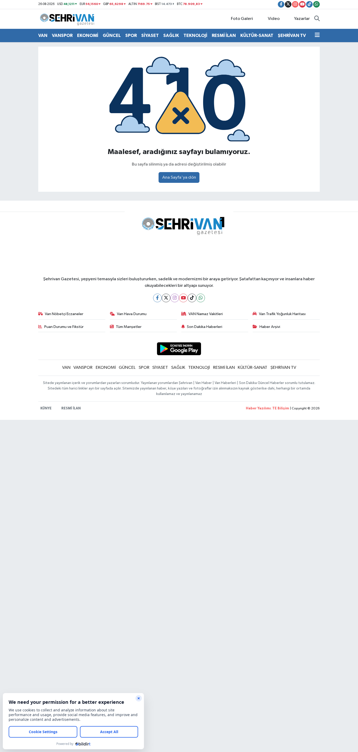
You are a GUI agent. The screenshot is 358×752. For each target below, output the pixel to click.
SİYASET (150, 35)
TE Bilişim (280, 408)
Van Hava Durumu (132, 314)
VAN (42, 35)
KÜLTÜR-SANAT (256, 35)
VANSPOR (62, 35)
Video (274, 19)
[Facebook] (157, 298)
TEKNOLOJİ (195, 35)
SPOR (131, 35)
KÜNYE (46, 408)
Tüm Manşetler (129, 327)
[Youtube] (183, 298)
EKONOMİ (87, 35)
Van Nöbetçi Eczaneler (64, 314)
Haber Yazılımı (258, 408)
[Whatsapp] (200, 298)
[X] (166, 298)
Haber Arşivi (269, 327)
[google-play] (179, 349)
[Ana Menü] (317, 35)
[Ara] (317, 18)
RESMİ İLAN (224, 35)
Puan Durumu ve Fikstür (64, 327)
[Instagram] (174, 298)
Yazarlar (302, 19)
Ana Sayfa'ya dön (179, 177)
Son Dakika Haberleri (204, 327)
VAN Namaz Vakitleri (205, 314)
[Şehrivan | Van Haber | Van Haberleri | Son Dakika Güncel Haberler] (68, 18)
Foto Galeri (242, 19)
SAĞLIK (171, 35)
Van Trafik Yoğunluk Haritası (282, 314)
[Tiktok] (192, 298)
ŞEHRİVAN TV (292, 35)
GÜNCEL (112, 35)
